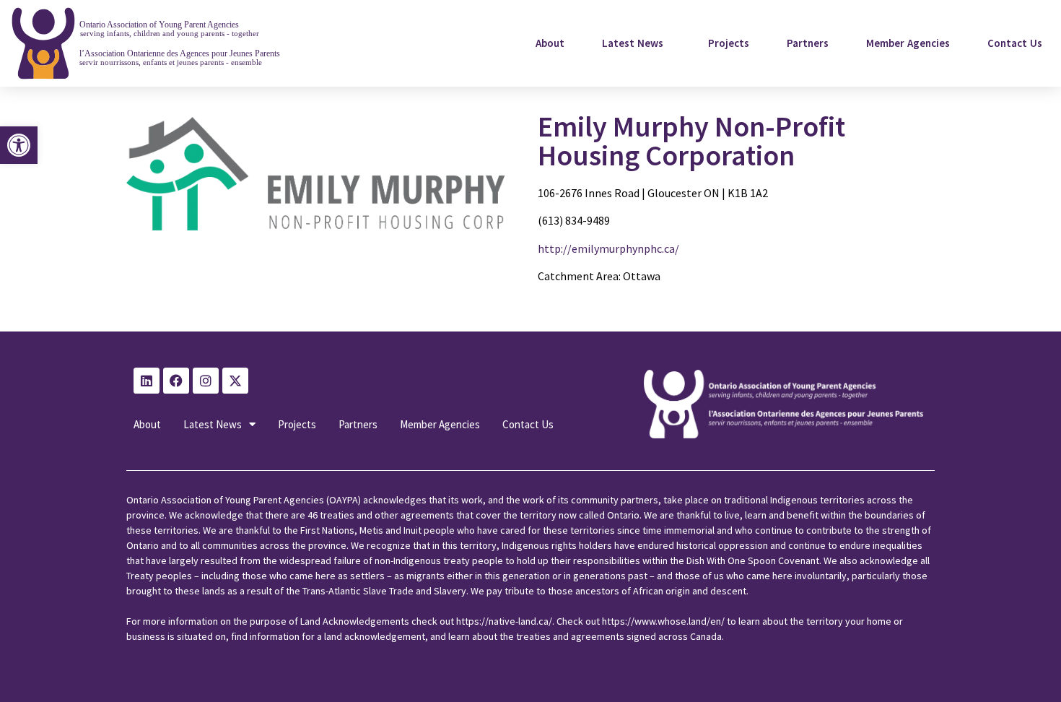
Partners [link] (808, 43)
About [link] (550, 43)
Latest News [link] (632, 43)
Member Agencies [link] (908, 43)
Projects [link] (728, 43)
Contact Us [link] (1014, 43)
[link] (19, 145)
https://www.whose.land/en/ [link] (663, 621)
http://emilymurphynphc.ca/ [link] (608, 248)
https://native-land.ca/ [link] (504, 621)
